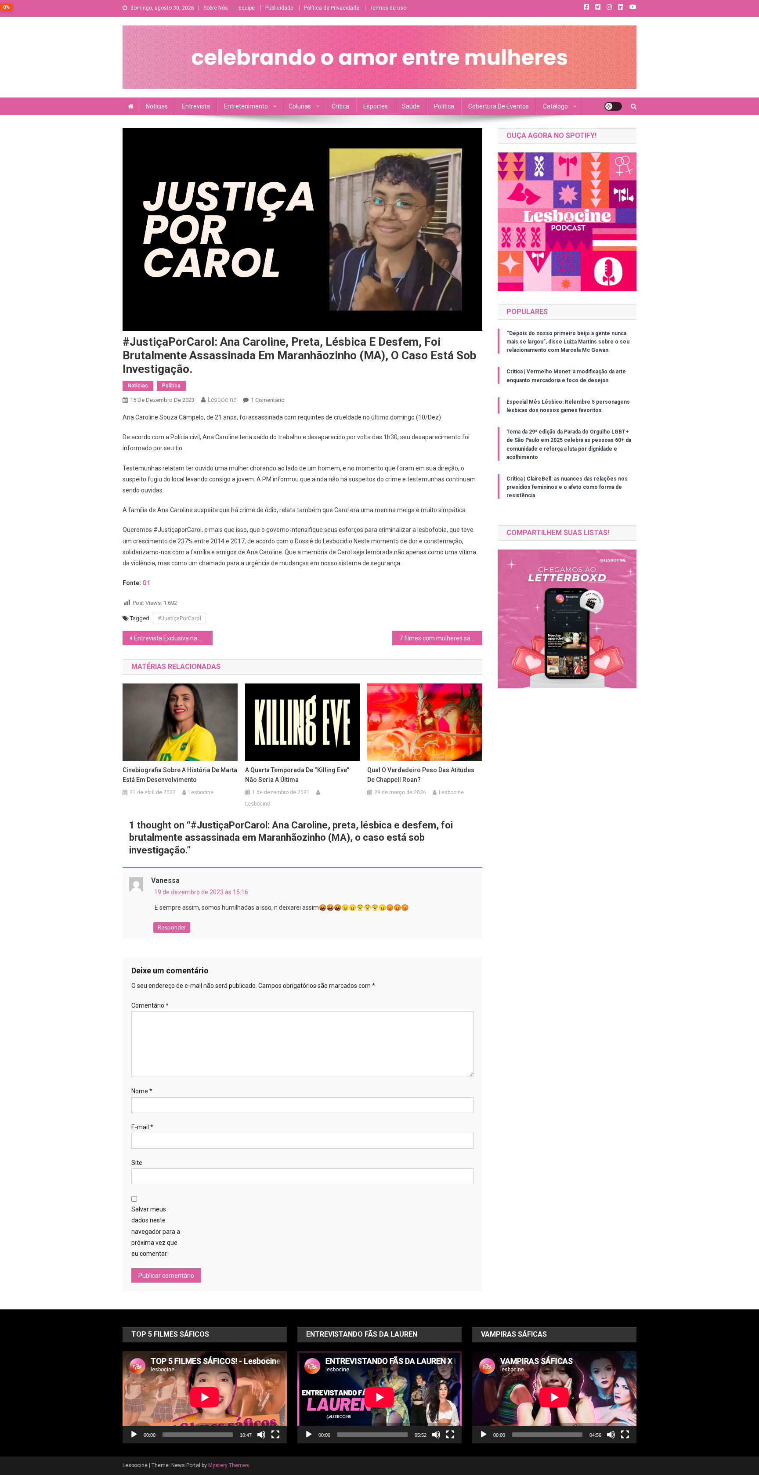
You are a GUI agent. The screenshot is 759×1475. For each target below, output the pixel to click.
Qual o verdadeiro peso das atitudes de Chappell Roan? (420, 774)
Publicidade (279, 8)
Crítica (340, 106)
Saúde (411, 106)
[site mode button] (613, 106)
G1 (146, 582)
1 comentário (268, 400)
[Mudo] (261, 1434)
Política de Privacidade (331, 8)
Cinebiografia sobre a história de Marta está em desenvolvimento (180, 774)
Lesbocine (222, 399)
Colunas (300, 106)
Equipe (247, 8)
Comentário (150, 1005)
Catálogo (555, 106)
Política (444, 106)
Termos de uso (388, 8)
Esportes (375, 106)
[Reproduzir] (134, 1434)
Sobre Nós (215, 8)
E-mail (142, 1127)
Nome (141, 1091)
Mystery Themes (228, 1465)
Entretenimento (246, 106)
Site (136, 1162)
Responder (172, 927)
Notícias (157, 106)
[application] (205, 1397)
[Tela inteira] (275, 1434)
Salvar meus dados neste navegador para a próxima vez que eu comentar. (155, 1231)
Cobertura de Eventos (498, 106)
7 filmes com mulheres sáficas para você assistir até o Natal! (440, 638)
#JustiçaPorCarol (179, 618)
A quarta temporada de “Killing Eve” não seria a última (297, 774)
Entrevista (196, 106)
